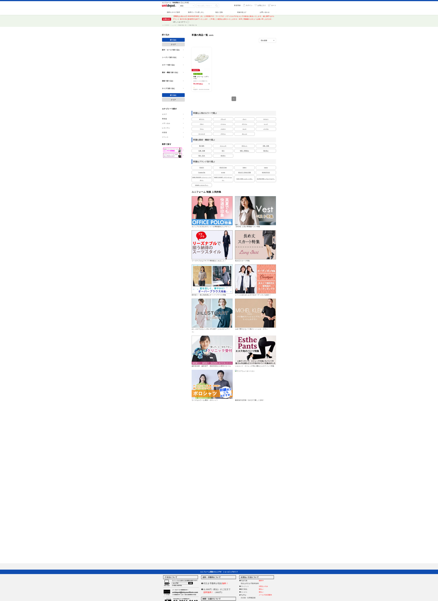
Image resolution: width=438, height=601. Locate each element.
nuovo (266, 167)
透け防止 (266, 150)
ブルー (202, 124)
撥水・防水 (201, 155)
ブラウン (223, 134)
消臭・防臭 (266, 146)
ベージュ (223, 124)
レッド (266, 124)
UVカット (244, 146)
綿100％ (223, 155)
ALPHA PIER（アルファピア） (266, 179)
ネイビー (266, 119)
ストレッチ (223, 146)
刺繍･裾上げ (241, 12)
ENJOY (201, 167)
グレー (244, 119)
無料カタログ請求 (173, 12)
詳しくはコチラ (192, 19)
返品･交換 (219, 12)
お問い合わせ (265, 12)
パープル (266, 129)
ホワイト (201, 119)
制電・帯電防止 (244, 150)
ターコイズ (201, 134)
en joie (223, 172)
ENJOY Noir (223, 167)
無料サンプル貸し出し (196, 12)
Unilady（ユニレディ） (202, 185)
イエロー (223, 129)
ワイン (202, 129)
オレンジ (244, 134)
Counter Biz (201, 172)
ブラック (223, 119)
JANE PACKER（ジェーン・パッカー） (201, 179)
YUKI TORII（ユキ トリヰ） (244, 179)
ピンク (244, 129)
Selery (244, 167)
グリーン (244, 124)
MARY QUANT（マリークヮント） (223, 179)
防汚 (223, 150)
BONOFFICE (266, 172)
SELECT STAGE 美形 (244, 172)
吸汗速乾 (201, 146)
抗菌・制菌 (201, 150)
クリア (173, 44)
